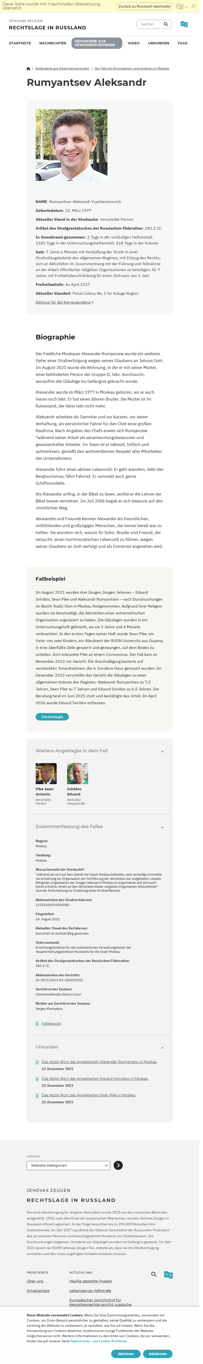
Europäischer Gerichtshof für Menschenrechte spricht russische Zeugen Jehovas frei (100, 1304)
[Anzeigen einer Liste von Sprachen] (182, 6)
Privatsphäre (38, 1291)
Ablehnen (158, 1354)
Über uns (35, 1281)
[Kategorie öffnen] (118, 1165)
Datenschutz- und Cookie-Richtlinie (99, 1341)
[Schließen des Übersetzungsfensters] (193, 6)
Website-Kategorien (49, 1165)
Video (134, 43)
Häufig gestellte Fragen (90, 1281)
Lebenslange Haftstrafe (90, 1291)
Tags (182, 43)
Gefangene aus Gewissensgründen (95, 43)
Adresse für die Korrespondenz (63, 302)
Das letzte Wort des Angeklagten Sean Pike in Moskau (88, 1095)
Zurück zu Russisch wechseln (144, 6)
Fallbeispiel (51, 1024)
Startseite (20, 43)
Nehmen (126, 1354)
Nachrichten (52, 43)
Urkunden (158, 43)
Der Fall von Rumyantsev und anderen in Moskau (132, 68)
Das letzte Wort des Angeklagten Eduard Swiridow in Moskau (95, 1078)
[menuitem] (20, 43)
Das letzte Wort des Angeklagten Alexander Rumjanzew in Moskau (99, 1062)
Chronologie (52, 717)
